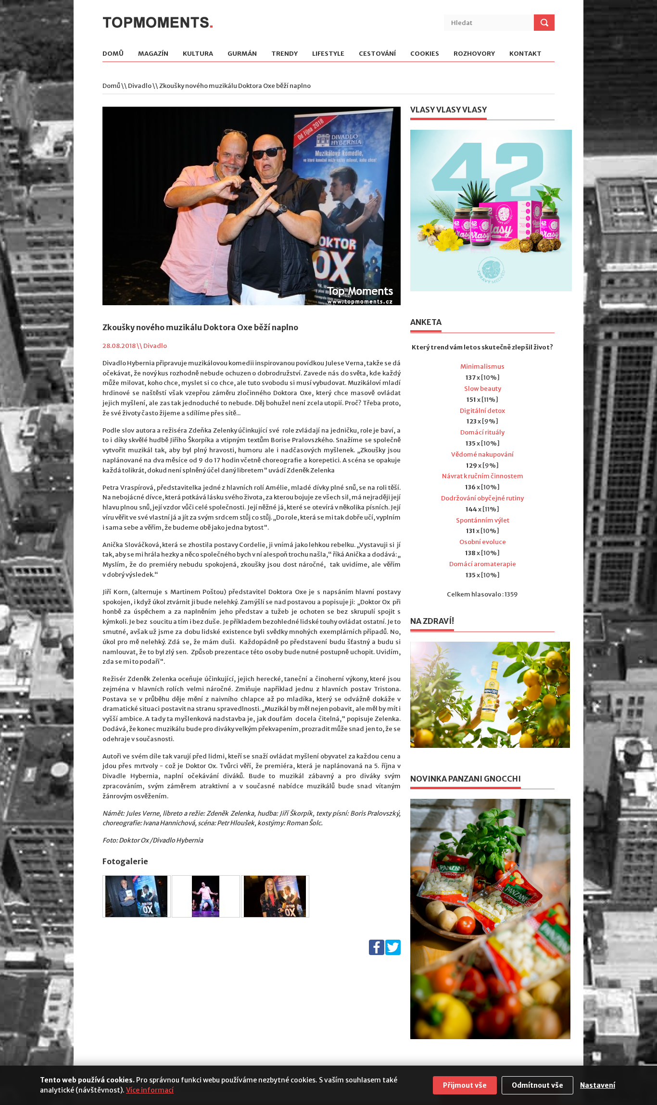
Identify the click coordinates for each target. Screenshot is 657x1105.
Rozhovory (474, 54)
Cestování (377, 54)
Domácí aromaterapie (482, 564)
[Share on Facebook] (376, 953)
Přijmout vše (465, 1085)
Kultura (198, 54)
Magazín (153, 54)
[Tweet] (393, 953)
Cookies (424, 54)
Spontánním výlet (482, 520)
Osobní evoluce (482, 542)
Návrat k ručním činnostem (482, 476)
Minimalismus (482, 366)
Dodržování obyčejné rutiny (482, 498)
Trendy (284, 54)
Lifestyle (328, 54)
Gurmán (242, 54)
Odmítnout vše (537, 1085)
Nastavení (597, 1085)
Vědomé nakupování (482, 454)
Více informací (150, 1090)
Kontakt (525, 54)
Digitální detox (482, 411)
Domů (113, 54)
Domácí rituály (482, 432)
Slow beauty (482, 389)
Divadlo (140, 86)
